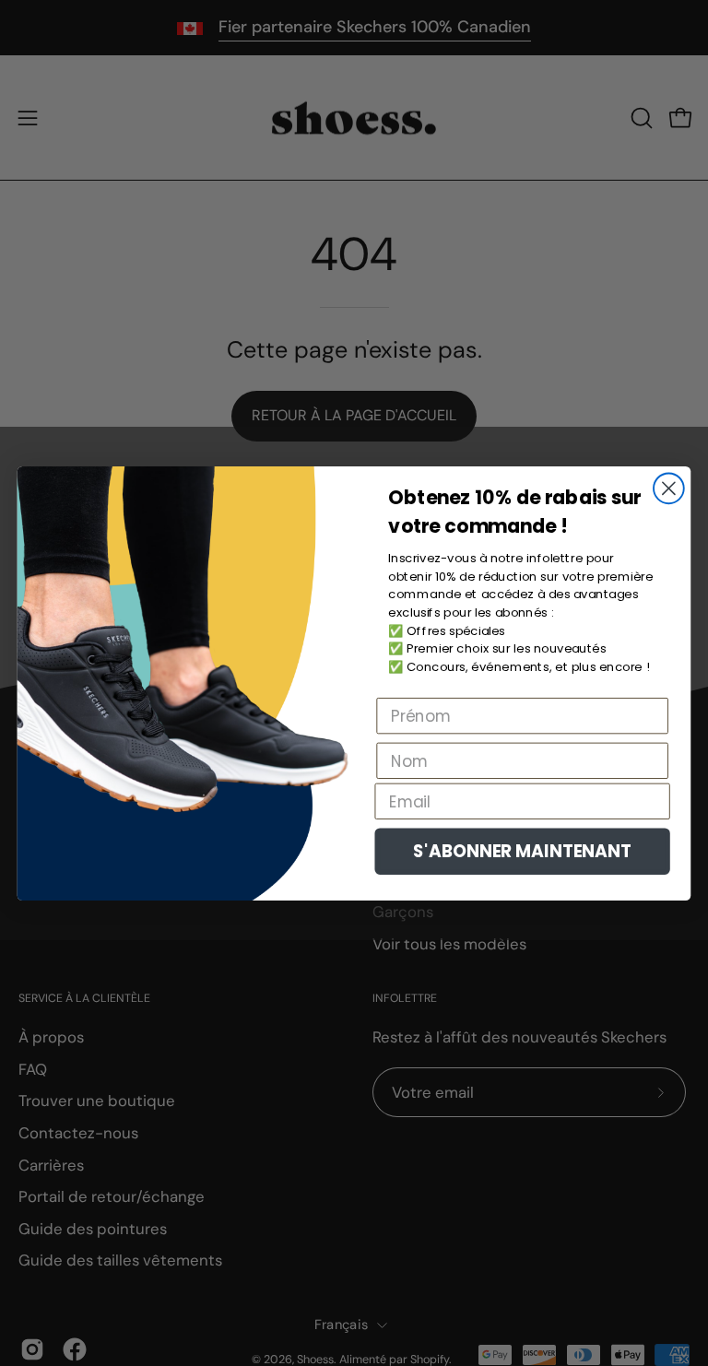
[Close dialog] (669, 488)
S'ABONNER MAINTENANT (522, 851)
